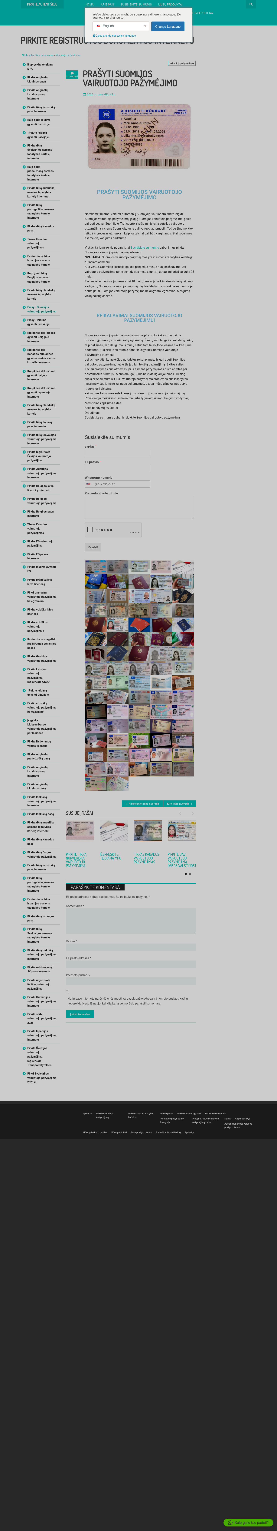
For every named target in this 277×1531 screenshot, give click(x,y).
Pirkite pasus (167, 1113)
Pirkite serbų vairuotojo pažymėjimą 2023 (114, 858)
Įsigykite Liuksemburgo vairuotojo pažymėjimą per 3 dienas (41, 726)
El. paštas (93, 462)
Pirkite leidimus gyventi (189, 1113)
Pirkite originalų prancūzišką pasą (38, 756)
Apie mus (107, 4)
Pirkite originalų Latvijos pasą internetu (37, 94)
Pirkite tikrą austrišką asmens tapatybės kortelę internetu (40, 192)
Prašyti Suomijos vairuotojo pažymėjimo (42, 309)
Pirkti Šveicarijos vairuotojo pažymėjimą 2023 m (41, 1078)
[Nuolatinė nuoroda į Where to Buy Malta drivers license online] (182, 834)
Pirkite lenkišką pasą (40, 814)
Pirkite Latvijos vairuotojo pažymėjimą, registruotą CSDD (38, 675)
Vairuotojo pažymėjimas (68, 55)
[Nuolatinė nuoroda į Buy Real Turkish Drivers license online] (148, 834)
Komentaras (75, 906)
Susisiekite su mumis (136, 4)
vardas (90, 447)
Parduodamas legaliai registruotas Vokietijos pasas (41, 643)
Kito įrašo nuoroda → (179, 803)
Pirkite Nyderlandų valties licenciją (39, 743)
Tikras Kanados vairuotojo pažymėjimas (37, 243)
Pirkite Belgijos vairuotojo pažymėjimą (41, 501)
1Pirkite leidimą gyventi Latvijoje (38, 135)
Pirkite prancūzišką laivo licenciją (39, 582)
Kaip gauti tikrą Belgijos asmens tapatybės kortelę (38, 277)
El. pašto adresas (78, 958)
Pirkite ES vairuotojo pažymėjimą (40, 543)
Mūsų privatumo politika (194, 13)
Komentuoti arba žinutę (101, 493)
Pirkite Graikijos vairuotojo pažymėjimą (41, 658)
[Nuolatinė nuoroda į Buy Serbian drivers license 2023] (114, 834)
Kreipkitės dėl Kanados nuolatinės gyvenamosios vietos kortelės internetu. (41, 356)
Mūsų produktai (170, 4)
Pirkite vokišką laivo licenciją (40, 611)
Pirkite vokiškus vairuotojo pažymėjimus (37, 626)
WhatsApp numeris (98, 478)
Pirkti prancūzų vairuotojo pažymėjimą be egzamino (41, 597)
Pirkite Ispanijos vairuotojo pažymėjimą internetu (41, 1035)
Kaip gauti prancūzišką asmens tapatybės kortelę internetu (40, 173)
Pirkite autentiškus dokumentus (38, 55)
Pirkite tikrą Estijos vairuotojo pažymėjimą (41, 854)
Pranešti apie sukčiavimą (168, 1132)
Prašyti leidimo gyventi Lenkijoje (38, 322)
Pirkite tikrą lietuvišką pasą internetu (41, 109)
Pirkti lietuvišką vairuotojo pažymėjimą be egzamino (41, 707)
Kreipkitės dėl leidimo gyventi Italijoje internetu (41, 375)
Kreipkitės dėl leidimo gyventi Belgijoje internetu (41, 337)
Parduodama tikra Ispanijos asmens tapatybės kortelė (38, 260)
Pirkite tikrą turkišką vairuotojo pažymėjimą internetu (144, 862)
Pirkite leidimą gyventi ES (41, 569)
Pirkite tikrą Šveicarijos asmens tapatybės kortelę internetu (39, 151)
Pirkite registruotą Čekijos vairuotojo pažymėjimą (39, 456)
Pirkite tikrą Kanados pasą (40, 228)
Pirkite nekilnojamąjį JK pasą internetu (40, 969)
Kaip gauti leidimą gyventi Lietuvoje (39, 122)
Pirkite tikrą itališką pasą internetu (39, 424)
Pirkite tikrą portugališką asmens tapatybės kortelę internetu (40, 211)
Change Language (168, 26)
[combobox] (89, 484)
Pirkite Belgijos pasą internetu (40, 513)
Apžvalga (189, 1132)
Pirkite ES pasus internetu (37, 556)
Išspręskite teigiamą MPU (40, 66)
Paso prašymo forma (141, 1132)
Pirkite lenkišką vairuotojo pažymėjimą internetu (41, 801)
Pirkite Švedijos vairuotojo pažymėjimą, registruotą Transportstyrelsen (39, 1056)
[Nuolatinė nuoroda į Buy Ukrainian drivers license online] (80, 834)
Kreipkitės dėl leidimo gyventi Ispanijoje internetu (41, 392)
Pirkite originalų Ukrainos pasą (37, 79)
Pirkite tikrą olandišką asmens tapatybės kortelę (41, 294)
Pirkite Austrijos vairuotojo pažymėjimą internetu (41, 473)
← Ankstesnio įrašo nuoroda (142, 803)
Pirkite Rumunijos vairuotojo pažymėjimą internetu (41, 1001)
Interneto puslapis (78, 975)
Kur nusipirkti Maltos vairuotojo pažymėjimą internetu (179, 862)
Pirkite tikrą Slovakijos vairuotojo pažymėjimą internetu (41, 439)
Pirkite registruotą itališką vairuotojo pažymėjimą (39, 984)
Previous (182, 813)
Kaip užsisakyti (242, 1118)
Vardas (71, 941)
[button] (248, 1522)
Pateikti (93, 547)
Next (191, 813)
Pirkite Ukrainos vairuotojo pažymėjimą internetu (79, 860)
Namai (90, 4)
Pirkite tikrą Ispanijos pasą (40, 918)
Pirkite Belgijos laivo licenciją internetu (40, 488)
